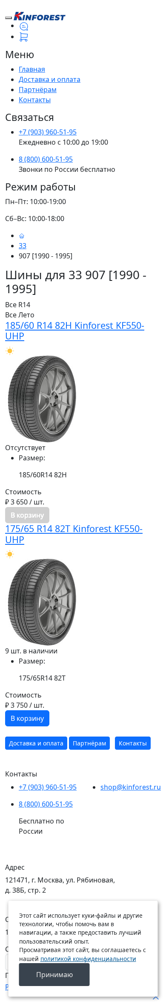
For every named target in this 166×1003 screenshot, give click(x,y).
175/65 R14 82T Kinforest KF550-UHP (74, 534)
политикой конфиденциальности (88, 959)
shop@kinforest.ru (130, 787)
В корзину (27, 718)
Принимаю (54, 974)
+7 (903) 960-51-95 (48, 132)
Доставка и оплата (49, 79)
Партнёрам (38, 89)
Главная (32, 69)
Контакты (35, 99)
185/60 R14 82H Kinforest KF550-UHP (74, 330)
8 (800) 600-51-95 (46, 159)
